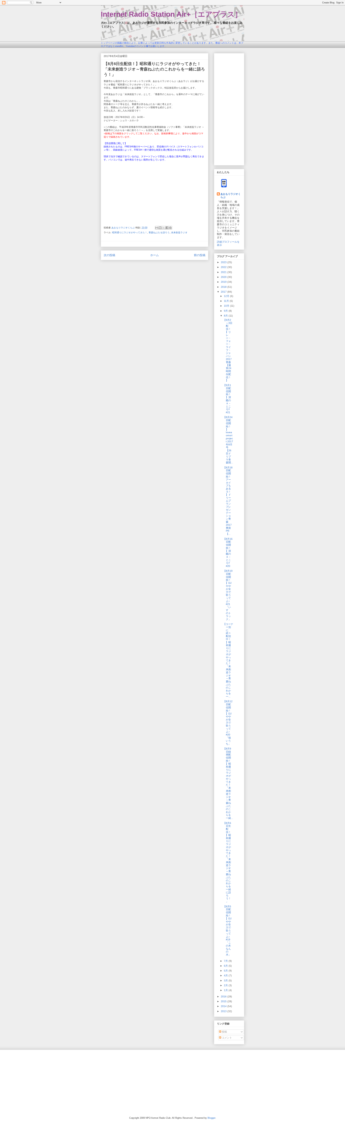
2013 (224, 1011)
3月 (226, 980)
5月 (226, 970)
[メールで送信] (156, 228)
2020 (224, 277)
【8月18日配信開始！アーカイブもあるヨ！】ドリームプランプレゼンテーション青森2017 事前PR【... (228, 500)
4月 (226, 975)
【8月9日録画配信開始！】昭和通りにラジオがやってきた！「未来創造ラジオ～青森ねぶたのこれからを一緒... (228, 783)
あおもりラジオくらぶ (230, 196)
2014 (224, 1006)
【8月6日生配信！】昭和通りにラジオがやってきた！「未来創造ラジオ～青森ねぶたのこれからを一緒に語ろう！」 (227, 862)
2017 (224, 291)
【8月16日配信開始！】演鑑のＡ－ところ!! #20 (228, 552)
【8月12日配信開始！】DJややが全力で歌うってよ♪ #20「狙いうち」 (228, 722)
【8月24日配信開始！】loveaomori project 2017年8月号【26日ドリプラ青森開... (228, 440)
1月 (226, 990)
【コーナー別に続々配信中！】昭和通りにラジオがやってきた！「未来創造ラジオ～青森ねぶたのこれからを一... (228, 660)
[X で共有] (163, 228)
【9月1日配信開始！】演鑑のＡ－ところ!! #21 (227, 399)
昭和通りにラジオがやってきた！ (129, 232)
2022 (224, 267)
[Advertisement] (229, 108)
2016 (224, 996)
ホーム (154, 255)
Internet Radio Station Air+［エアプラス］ (171, 14)
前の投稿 (199, 255)
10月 (227, 305)
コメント (226, 1037)
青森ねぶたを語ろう (159, 232)
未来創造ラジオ (179, 232)
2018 (224, 286)
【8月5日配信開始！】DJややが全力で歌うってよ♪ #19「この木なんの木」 (227, 930)
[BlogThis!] (160, 228)
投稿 (224, 1031)
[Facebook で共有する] (167, 228)
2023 (224, 262)
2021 (224, 272)
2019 (224, 281)
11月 (227, 300)
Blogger (211, 1118)
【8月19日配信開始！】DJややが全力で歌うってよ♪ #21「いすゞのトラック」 (228, 595)
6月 (226, 965)
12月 (227, 296)
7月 (226, 960)
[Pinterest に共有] (170, 228)
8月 (226, 315)
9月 (226, 310)
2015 (224, 1001)
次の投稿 (109, 255)
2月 (226, 985)
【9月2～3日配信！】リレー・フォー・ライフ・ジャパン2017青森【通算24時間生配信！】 (227, 350)
